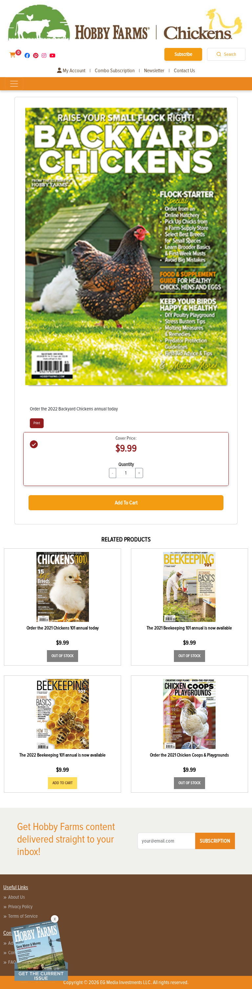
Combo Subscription (115, 70)
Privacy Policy (20, 907)
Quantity (126, 464)
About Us (16, 897)
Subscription (215, 841)
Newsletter (154, 70)
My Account (73, 70)
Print (36, 423)
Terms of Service (23, 916)
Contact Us (184, 70)
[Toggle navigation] (14, 83)
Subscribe (183, 54)
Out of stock (63, 655)
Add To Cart (126, 502)
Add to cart (62, 782)
